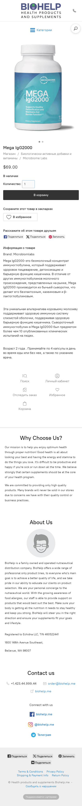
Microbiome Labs (35, 158)
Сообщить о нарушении (41, 786)
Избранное (57, 395)
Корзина (25, 409)
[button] (20, 217)
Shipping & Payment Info (32, 775)
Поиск (24, 381)
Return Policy (60, 775)
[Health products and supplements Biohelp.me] (41, 10)
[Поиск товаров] (75, 28)
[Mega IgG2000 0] (41, 91)
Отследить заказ (25, 395)
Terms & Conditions (30, 771)
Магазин (9, 154)
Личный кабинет (57, 381)
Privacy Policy (55, 771)
